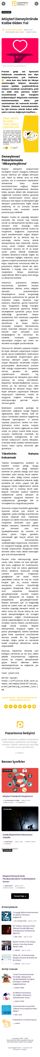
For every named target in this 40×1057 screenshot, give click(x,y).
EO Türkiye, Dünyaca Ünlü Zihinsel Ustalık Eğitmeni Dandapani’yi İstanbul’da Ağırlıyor (24, 929)
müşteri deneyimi (8, 698)
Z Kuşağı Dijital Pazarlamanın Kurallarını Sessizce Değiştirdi (25, 915)
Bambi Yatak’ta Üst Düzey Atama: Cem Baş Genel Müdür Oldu (24, 944)
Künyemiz (16, 1049)
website (20, 753)
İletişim (24, 1049)
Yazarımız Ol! (27, 1048)
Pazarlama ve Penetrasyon (25, 1020)
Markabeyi (9, 841)
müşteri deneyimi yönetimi (20, 700)
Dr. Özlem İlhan (20, 921)
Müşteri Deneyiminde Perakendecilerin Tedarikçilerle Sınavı (19, 879)
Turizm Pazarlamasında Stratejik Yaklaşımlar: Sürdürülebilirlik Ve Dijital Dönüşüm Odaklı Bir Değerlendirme (23, 979)
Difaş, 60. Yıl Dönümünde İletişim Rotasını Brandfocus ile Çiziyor (25, 957)
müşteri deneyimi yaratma (27, 698)
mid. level (18, 937)
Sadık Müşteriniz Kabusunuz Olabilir (17, 836)
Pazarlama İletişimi (14, 30)
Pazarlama (6, 12)
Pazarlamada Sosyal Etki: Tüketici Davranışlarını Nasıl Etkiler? (25, 1008)
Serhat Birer (19, 988)
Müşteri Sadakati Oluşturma (18, 796)
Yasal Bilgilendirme (15, 1048)
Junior (17, 950)
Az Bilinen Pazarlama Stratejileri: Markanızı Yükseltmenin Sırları (22, 995)
